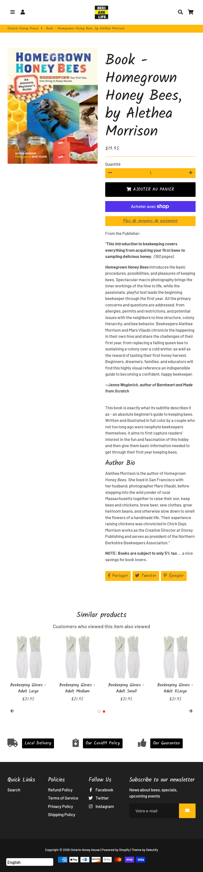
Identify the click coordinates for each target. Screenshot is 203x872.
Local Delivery (38, 743)
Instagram (104, 806)
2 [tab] (104, 711)
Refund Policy (60, 789)
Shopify (124, 850)
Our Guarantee (166, 743)
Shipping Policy (61, 814)
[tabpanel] (28, 668)
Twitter (102, 797)
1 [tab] (99, 711)
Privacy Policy (60, 806)
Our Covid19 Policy (103, 743)
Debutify (152, 850)
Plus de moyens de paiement (150, 221)
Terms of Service (63, 797)
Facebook (104, 789)
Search (13, 789)
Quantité (113, 163)
